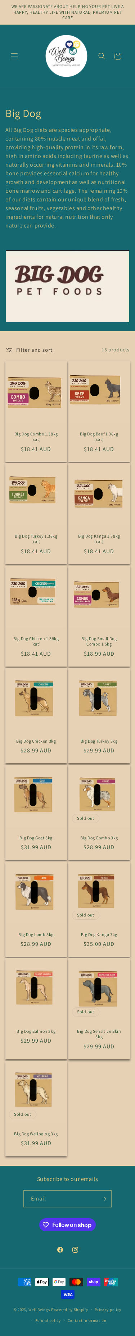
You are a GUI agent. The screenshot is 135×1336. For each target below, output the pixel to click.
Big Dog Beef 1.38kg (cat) (99, 436)
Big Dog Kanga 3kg (99, 934)
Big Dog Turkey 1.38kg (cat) (36, 538)
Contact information (87, 1320)
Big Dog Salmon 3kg (36, 1031)
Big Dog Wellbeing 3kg (36, 1133)
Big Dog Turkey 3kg (98, 740)
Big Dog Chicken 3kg (36, 740)
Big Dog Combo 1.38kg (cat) (36, 436)
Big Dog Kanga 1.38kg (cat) (99, 538)
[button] (14, 56)
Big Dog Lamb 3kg (36, 934)
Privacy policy (108, 1309)
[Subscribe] (103, 1198)
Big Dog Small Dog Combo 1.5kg (99, 641)
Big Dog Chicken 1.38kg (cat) (36, 641)
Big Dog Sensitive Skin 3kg (99, 1034)
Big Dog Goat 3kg (36, 837)
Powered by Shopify (69, 1309)
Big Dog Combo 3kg (99, 837)
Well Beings (39, 1309)
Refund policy (48, 1320)
